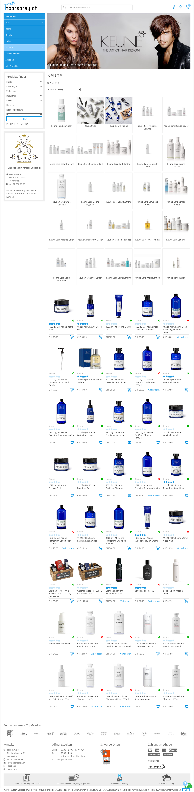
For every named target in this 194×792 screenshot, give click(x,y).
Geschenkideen (13, 53)
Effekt (9, 100)
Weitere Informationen (170, 789)
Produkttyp (11, 86)
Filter (24, 119)
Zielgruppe (11, 91)
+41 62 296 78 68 (17, 184)
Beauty (9, 35)
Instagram (12, 769)
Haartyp (10, 105)
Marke (9, 81)
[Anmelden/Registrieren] (180, 7)
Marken (55, 82)
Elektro (9, 41)
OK (186, 789)
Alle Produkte (12, 66)
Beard (8, 28)
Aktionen (10, 59)
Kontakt (174, 7)
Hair (8, 22)
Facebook (11, 766)
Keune (52, 320)
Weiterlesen (182, 337)
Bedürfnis (11, 95)
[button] (72, 337)
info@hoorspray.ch (16, 762)
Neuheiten (11, 16)
